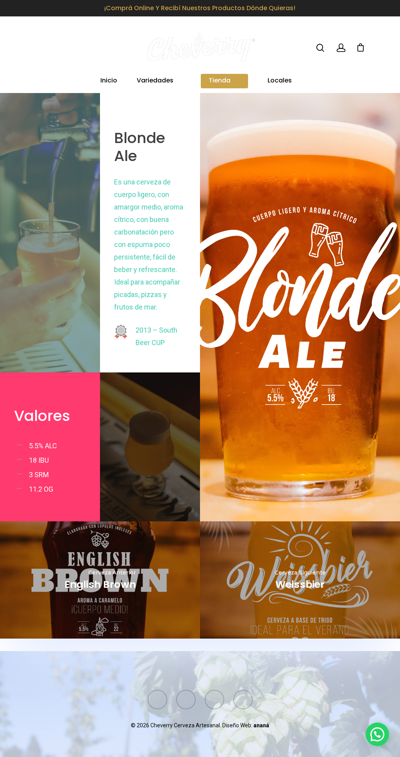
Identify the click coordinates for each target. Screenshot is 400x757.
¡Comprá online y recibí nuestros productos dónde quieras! (199, 8)
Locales (280, 81)
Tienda (219, 81)
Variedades (155, 81)
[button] (377, 734)
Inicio (108, 81)
